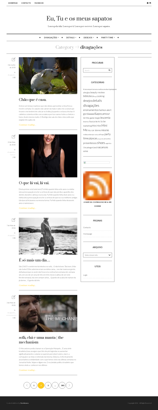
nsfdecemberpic (88, 134)
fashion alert (105, 110)
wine (85, 151)
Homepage (13, 3)
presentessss (90, 143)
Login (85, 275)
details (70, 37)
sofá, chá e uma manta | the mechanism (41, 340)
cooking (100, 96)
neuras (105, 130)
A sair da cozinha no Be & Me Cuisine (98, 204)
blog (95, 96)
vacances (102, 147)
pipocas (93, 138)
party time (107, 37)
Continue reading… (27, 125)
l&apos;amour (102, 113)
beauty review (97, 92)
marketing (87, 126)
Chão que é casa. (32, 99)
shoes (101, 143)
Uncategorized (90, 147)
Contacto (26, 3)
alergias (86, 92)
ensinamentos (11, 315)
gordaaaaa (88, 113)
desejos (88, 37)
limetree (86, 122)
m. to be (102, 121)
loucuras (93, 121)
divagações (50, 37)
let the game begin (91, 118)
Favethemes (24, 403)
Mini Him (96, 125)
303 (62, 385)
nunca (96, 134)
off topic (101, 134)
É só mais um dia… (34, 260)
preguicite (100, 139)
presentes (107, 139)
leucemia (105, 117)
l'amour (12, 155)
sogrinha (108, 143)
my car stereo (94, 130)
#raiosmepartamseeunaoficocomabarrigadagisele (100, 89)
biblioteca (88, 96)
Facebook (39, 3)
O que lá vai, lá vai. (34, 183)
